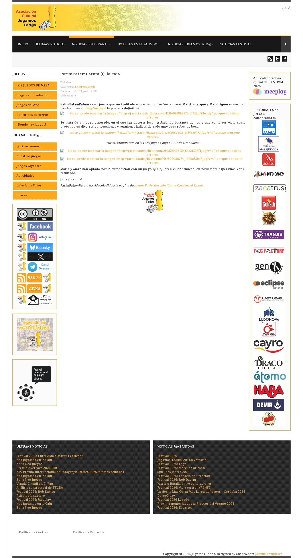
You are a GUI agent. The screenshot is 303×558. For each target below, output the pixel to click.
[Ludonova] (268, 314)
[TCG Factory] (268, 250)
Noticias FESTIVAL (236, 44)
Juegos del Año (27, 105)
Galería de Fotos (28, 185)
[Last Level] (268, 298)
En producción (85, 86)
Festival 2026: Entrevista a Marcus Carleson (49, 456)
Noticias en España (89, 44)
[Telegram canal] (35, 266)
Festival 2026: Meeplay (33, 499)
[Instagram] (35, 237)
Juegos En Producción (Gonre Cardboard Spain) (168, 185)
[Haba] (268, 390)
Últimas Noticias (50, 44)
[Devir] (268, 404)
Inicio (23, 44)
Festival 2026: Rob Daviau (35, 491)
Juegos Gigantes (28, 166)
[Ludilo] (268, 159)
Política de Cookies (33, 532)
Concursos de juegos (32, 114)
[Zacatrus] (269, 188)
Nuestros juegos (28, 156)
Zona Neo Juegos (29, 464)
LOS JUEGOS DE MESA (32, 85)
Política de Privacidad (89, 532)
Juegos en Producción (33, 95)
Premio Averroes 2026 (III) (36, 468)
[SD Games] (268, 127)
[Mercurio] (268, 329)
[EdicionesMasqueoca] (268, 143)
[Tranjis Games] (268, 234)
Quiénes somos (27, 146)
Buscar (21, 195)
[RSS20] (35, 277)
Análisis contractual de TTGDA (39, 487)
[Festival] (35, 382)
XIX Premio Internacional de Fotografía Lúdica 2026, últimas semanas (70, 472)
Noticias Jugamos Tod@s (190, 44)
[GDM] (268, 218)
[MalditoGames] (268, 173)
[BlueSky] (35, 247)
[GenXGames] (268, 267)
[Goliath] (268, 202)
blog (96, 108)
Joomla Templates (268, 554)
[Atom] (35, 288)
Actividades (25, 175)
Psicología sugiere (30, 495)
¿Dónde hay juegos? (31, 124)
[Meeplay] (269, 91)
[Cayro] (268, 345)
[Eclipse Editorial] (268, 283)
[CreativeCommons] (35, 214)
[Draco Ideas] (268, 362)
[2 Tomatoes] (268, 418)
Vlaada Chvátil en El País (35, 483)
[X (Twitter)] (35, 256)
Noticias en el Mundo (137, 44)
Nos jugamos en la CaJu (34, 460)
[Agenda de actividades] (35, 334)
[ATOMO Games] (269, 376)
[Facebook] (35, 226)
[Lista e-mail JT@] (35, 299)
